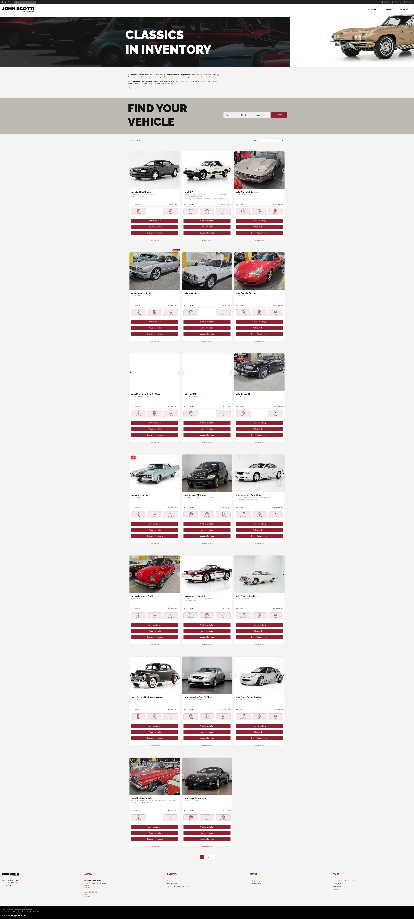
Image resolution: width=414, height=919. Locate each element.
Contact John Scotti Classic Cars (344, 881)
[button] (130, 170)
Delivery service (255, 884)
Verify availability (154, 221)
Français (409, 2)
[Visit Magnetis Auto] (19, 915)
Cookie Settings (37, 912)
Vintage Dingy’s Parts (257, 881)
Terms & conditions (6, 912)
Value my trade (155, 227)
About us (404, 9)
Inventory (372, 9)
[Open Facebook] (3, 2)
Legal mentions (154, 240)
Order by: (255, 140)
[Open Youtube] (5, 2)
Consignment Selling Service (177, 886)
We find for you (172, 884)
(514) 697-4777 (15, 880)
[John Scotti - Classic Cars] (18, 9)
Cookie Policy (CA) (26, 912)
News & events (338, 886)
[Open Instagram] (8, 2)
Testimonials (337, 884)
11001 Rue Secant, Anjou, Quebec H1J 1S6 (90, 894)
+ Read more (132, 88)
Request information (155, 233)
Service (388, 9)
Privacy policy (16, 912)
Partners (336, 889)
